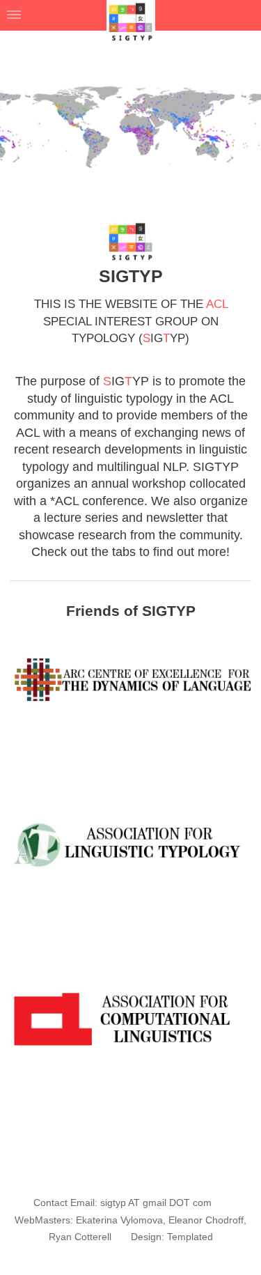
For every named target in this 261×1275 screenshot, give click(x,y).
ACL (217, 304)
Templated (190, 1236)
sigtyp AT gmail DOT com (157, 1202)
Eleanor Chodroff (206, 1220)
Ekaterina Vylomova (119, 1220)
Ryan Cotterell (80, 1236)
